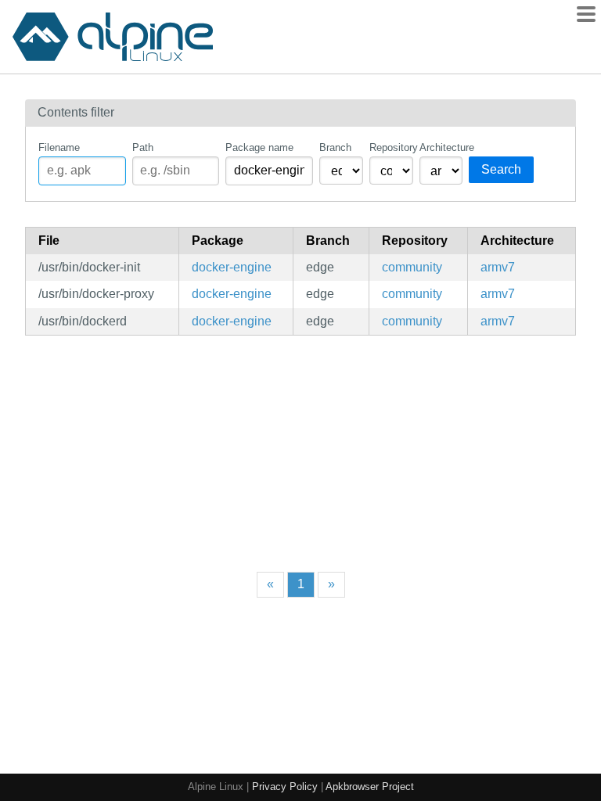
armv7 (497, 267)
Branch (335, 147)
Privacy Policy (285, 786)
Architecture (441, 147)
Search (501, 169)
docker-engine (232, 267)
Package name (259, 147)
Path (142, 147)
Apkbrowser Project (370, 786)
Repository (391, 147)
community (412, 267)
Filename (59, 147)
